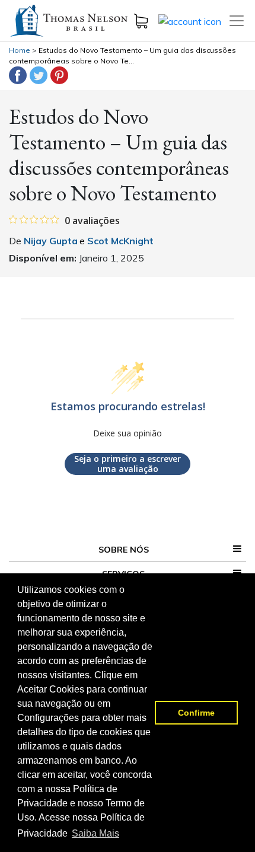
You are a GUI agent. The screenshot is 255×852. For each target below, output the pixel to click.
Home (19, 50)
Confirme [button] (196, 712)
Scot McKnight (119, 241)
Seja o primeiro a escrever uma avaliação (127, 464)
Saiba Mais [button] (95, 833)
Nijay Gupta (51, 241)
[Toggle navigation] (237, 21)
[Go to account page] (189, 20)
